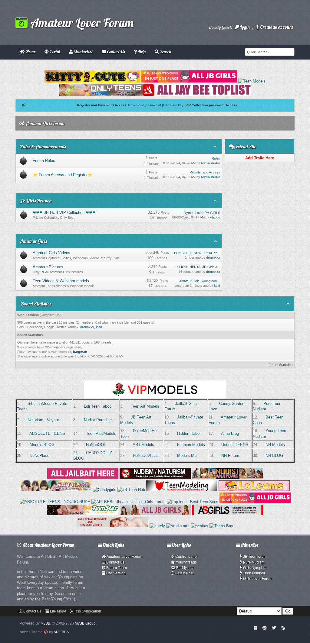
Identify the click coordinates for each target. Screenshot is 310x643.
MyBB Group (85, 623)
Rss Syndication (87, 611)
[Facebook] (255, 628)
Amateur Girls (33, 241)
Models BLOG (42, 444)
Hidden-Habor (189, 433)
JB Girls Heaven (35, 201)
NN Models (275, 444)
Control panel (186, 556)
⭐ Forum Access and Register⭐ (62, 175)
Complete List (51, 315)
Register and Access (205, 172)
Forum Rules (44, 160)
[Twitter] (274, 628)
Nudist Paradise (98, 420)
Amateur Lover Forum (81, 22)
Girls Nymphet (254, 568)
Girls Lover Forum (257, 579)
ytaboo (215, 217)
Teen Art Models (145, 406)
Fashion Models (191, 444)
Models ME (187, 455)
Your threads (186, 562)
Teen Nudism (253, 573)
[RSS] (283, 628)
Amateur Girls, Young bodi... (199, 281)
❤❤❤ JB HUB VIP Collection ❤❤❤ (64, 212)
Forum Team (116, 568)
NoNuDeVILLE (145, 455)
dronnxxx (213, 257)
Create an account (276, 27)
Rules (216, 158)
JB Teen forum (254, 556)
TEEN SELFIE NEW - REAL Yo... (196, 253)
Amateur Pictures (48, 267)
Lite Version (115, 573)
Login (244, 27)
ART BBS (61, 632)
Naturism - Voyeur (43, 420)
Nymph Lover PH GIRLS (202, 213)
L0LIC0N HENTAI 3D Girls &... (198, 267)
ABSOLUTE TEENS (47, 433)
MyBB (45, 623)
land (217, 285)
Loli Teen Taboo (97, 406)
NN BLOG (274, 455)
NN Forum (230, 455)
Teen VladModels (101, 433)
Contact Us (114, 562)
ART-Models (143, 444)
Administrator (210, 163)
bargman (80, 352)
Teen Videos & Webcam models (61, 281)
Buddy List (184, 568)
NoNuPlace (39, 455)
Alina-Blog (230, 433)
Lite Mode (57, 611)
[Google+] (265, 628)
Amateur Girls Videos (51, 252)
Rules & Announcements (43, 147)
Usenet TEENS (234, 444)
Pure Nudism (253, 562)
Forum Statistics (280, 365)
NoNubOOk (96, 444)
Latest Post (183, 573)
